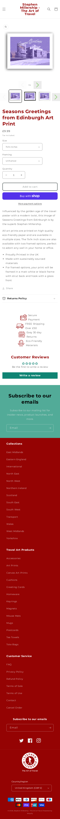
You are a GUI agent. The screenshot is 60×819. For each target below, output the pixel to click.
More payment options (30, 203)
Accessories (13, 558)
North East (12, 473)
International (14, 466)
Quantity (7, 168)
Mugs (9, 623)
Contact (11, 700)
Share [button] (9, 288)
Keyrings (11, 601)
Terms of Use (14, 693)
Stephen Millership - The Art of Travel (28, 811)
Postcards (12, 630)
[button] (4, 9)
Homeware (13, 594)
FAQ (9, 664)
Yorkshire (12, 538)
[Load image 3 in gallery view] (44, 96)
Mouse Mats (13, 615)
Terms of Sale (14, 686)
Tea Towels (12, 637)
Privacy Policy (15, 671)
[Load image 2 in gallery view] (29, 96)
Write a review (29, 375)
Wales (10, 524)
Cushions (11, 580)
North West (13, 481)
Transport (12, 516)
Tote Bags (12, 644)
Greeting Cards (15, 587)
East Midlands (14, 452)
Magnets (11, 608)
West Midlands (15, 531)
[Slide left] (23, 85)
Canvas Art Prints (17, 572)
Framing (7, 154)
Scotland (11, 495)
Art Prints (12, 565)
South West (13, 509)
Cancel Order (14, 707)
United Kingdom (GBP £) (28, 788)
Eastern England (16, 459)
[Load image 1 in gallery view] (15, 96)
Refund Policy (14, 678)
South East (13, 502)
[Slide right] (38, 85)
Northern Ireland (16, 488)
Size (4, 140)
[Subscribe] (49, 428)
